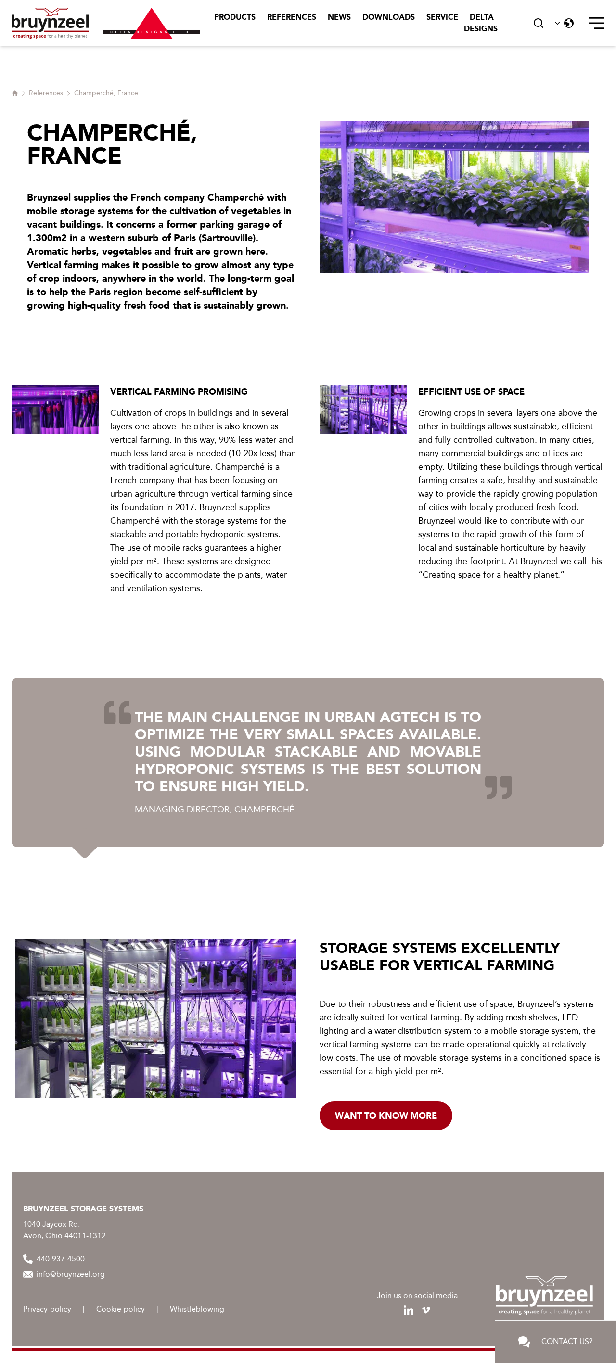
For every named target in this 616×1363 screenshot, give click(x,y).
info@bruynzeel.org (71, 1274)
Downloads (388, 17)
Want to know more (386, 1115)
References (291, 17)
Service (442, 17)
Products (235, 17)
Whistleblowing (197, 1308)
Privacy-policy (47, 1308)
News (339, 17)
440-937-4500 (61, 1258)
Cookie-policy (120, 1308)
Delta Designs (481, 23)
